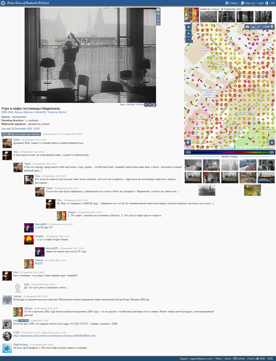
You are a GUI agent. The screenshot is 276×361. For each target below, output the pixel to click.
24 (244, 72)
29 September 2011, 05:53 (76, 200)
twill (15, 320)
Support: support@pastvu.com (196, 358)
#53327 (39, 263)
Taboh (16, 140)
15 (245, 67)
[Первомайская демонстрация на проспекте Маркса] (248, 165)
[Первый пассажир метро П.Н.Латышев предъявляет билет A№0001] (226, 16)
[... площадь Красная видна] (193, 177)
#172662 (74, 323)
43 (267, 142)
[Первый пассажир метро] (263, 16)
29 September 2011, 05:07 (54, 176)
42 (235, 68)
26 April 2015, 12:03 (39, 321)
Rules (219, 358)
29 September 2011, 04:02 (32, 152)
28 (249, 82)
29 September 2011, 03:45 (34, 140)
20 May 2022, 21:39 (30, 333)
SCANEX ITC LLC (236, 148)
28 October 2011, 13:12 (55, 260)
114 (239, 76)
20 (230, 63)
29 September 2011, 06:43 (61, 224)
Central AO (40, 112)
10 (263, 63)
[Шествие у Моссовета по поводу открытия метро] (208, 16)
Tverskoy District (57, 112)
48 (273, 72)
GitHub (240, 358)
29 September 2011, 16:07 (58, 236)
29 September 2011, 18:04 (72, 248)
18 (235, 95)
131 (215, 68)
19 (259, 73)
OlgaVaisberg (20, 344)
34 (273, 90)
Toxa (37, 176)
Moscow (28, 112)
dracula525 (41, 224)
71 (231, 67)
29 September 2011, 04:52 (45, 164)
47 (258, 76)
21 (254, 81)
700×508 (130, 104)
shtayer (215, 9)
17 (268, 91)
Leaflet (221, 148)
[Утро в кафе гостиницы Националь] (230, 86)
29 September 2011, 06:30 (90, 212)
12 (258, 85)
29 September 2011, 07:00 (35, 296)
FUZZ (16, 332)
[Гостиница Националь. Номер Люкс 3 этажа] (252, 190)
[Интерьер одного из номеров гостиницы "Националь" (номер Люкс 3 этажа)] (211, 177)
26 (249, 77)
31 (268, 63)
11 (253, 44)
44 (263, 72)
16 (258, 81)
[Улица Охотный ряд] (248, 177)
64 (229, 85)
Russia (18, 112)
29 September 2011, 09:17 (46, 308)
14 (268, 58)
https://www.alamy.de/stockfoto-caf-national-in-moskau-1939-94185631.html (54, 335)
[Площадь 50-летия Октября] (266, 177)
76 (239, 73)
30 (254, 76)
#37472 (84, 323)
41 (263, 77)
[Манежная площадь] (229, 165)
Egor (26, 284)
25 (263, 67)
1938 (4, 112)
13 (273, 58)
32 (244, 76)
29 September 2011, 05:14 (66, 188)
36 (230, 91)
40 (235, 81)
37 (254, 86)
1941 (10, 112)
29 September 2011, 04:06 (43, 284)
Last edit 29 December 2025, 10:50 (20, 128)
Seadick (39, 236)
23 (267, 73)
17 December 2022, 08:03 (41, 345)
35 (272, 86)
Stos (15, 152)
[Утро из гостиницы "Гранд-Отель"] (245, 16)
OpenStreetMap (256, 148)
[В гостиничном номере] (193, 165)
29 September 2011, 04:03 (32, 272)
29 (263, 81)
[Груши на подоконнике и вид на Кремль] (229, 177)
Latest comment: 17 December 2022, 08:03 (62, 134)
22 (272, 82)
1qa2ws (17, 296)
